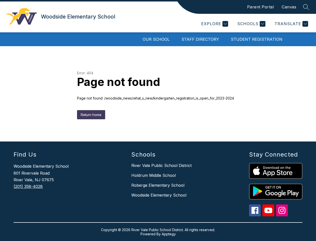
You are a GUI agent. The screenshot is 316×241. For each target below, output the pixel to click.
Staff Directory (200, 39)
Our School (156, 39)
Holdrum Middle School (153, 175)
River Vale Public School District (161, 165)
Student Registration (256, 39)
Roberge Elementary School (157, 185)
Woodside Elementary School (158, 195)
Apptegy (169, 234)
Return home (91, 115)
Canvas (289, 6)
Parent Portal (260, 6)
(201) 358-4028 (28, 186)
